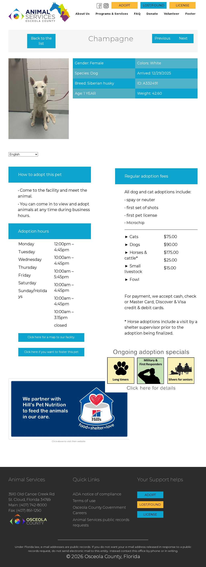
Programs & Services (112, 13)
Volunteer (171, 13)
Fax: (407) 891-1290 (24, 510)
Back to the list (41, 41)
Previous (162, 38)
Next (183, 38)
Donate (152, 13)
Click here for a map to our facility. (51, 337)
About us (82, 13)
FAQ (137, 13)
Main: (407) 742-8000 (27, 505)
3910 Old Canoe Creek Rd (31, 494)
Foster (190, 13)
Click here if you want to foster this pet (51, 352)
